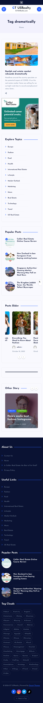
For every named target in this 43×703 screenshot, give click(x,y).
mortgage (21, 651)
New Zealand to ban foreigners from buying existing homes (27, 256)
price (16, 656)
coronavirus (9, 625)
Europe (10, 147)
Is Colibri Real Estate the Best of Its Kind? (20, 465)
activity (17, 612)
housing (28, 638)
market (32, 647)
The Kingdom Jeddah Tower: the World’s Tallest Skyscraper (26, 285)
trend (35, 669)
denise (30, 625)
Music (10, 192)
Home (21, 27)
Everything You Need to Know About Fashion (21, 340)
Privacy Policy (9, 470)
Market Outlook (14, 181)
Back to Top (22, 698)
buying (17, 620)
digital (7, 629)
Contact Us (8, 456)
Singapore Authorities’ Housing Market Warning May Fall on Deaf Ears (27, 591)
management (19, 647)
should (26, 660)
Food (10, 158)
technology (34, 664)
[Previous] (19, 357)
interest (7, 642)
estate (27, 629)
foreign (7, 634)
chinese (28, 620)
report (35, 656)
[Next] (23, 357)
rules (6, 660)
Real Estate (12, 198)
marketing (8, 651)
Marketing (12, 186)
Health (10, 164)
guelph (17, 634)
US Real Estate (13, 215)
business (30, 616)
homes (7, 638)
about (7, 612)
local (29, 642)
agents (27, 612)
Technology (12, 203)
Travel (10, 209)
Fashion (11, 152)
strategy (22, 664)
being (20, 616)
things (16, 669)
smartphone (9, 664)
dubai (17, 629)
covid (21, 625)
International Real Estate (17, 169)
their (6, 669)
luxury (7, 647)
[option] (21, 332)
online (7, 656)
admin (19, 347)
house (17, 638)
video (7, 673)
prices (26, 656)
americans (8, 616)
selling (16, 660)
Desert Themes (34, 685)
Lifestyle (11, 175)
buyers (7, 620)
